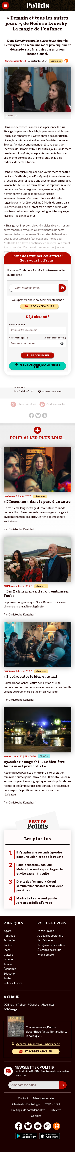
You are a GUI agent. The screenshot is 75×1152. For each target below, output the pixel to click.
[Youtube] (38, 1126)
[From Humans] (56, 1126)
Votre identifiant (17, 324)
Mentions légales (43, 1098)
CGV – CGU (52, 1104)
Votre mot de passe (18, 337)
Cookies (36, 1115)
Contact (23, 1098)
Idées (7, 949)
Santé (7, 978)
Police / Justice (13, 983)
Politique (9, 935)
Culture (8, 954)
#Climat (9, 1004)
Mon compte (46, 954)
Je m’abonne (45, 940)
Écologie (9, 940)
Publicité (55, 1110)
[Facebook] (19, 1126)
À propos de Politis (49, 949)
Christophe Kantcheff (15, 60)
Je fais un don (46, 930)
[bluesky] (28, 1126)
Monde (8, 959)
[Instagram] (47, 1126)
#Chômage (10, 1009)
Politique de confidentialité (28, 1110)
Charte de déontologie (26, 1104)
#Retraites (47, 1004)
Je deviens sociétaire (50, 935)
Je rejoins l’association (51, 945)
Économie (10, 968)
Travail (8, 964)
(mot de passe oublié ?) (55, 337)
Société (8, 945)
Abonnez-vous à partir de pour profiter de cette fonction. (37, 407)
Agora (7, 930)
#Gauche (33, 1004)
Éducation (10, 973)
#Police (20, 1004)
